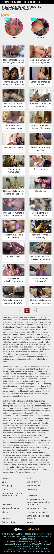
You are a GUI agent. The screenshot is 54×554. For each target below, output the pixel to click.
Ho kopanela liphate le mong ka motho (12, 494)
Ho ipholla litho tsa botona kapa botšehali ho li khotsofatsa (38, 502)
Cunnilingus (31, 495)
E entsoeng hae (33, 485)
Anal (28, 478)
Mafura (29, 522)
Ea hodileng (31, 489)
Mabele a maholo (34, 482)
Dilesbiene (7, 504)
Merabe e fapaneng (11, 508)
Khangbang (7, 485)
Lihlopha (34, 2)
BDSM (5, 482)
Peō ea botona (8, 522)
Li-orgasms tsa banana (37, 512)
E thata (5, 489)
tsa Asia (6, 478)
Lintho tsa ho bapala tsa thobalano (37, 517)
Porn (5, 2)
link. (48, 551)
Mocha (5, 512)
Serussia (6, 518)
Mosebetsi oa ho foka (36, 508)
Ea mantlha (18, 2)
